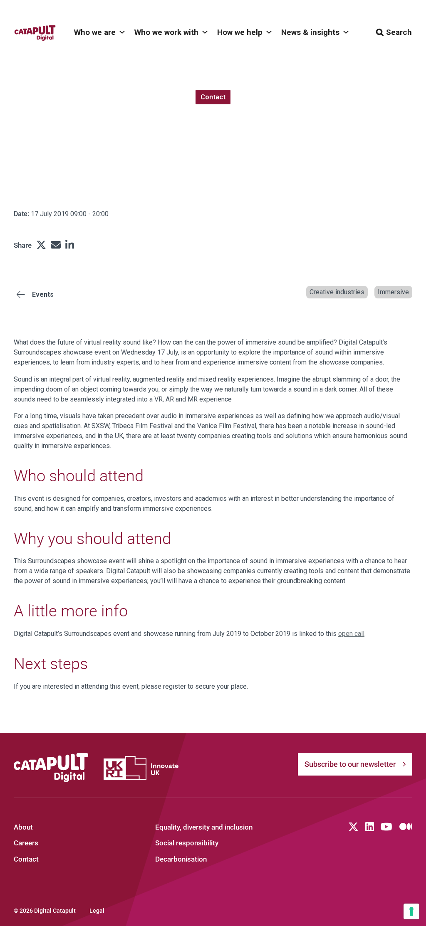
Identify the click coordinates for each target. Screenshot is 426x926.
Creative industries (337, 292)
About (23, 827)
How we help (240, 32)
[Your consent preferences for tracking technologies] (411, 911)
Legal (96, 910)
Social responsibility (186, 843)
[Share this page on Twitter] (41, 245)
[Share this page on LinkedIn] (69, 245)
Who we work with (166, 32)
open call (351, 634)
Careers (26, 843)
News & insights (310, 32)
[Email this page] (56, 245)
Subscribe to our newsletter (350, 764)
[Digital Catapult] (51, 768)
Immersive (393, 292)
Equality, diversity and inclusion (204, 827)
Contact (26, 859)
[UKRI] (141, 768)
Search (399, 32)
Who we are (95, 32)
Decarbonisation (181, 859)
